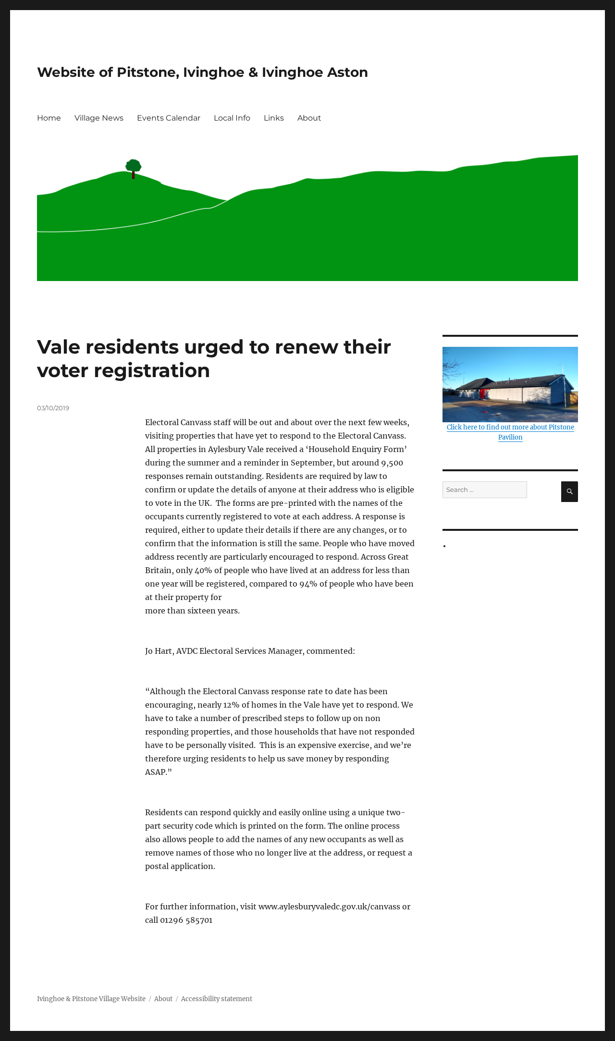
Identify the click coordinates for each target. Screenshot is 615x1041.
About (309, 117)
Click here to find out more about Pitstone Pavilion (510, 432)
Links (274, 117)
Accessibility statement (216, 999)
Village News (98, 117)
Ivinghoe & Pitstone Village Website (91, 999)
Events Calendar (168, 117)
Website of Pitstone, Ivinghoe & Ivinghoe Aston (202, 72)
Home (49, 117)
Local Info (232, 117)
